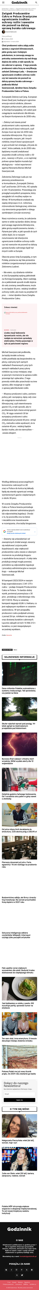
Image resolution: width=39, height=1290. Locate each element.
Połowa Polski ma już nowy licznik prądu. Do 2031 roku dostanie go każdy (19, 1072)
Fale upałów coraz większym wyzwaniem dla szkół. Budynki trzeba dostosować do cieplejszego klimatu (18, 970)
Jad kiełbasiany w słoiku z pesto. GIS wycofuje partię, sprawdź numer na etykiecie (18, 1005)
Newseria (9, 635)
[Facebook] (11, 1270)
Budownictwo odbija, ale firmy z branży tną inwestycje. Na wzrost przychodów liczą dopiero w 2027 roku (19, 899)
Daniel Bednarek (11, 32)
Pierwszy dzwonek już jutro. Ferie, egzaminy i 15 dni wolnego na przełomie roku (19, 864)
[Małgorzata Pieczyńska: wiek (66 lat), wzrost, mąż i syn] (19, 1126)
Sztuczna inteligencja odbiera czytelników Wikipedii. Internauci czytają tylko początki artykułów (16, 935)
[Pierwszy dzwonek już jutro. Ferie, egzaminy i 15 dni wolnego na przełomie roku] (19, 848)
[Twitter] (22, 1275)
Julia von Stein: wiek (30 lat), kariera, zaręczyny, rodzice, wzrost (18, 1174)
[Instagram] (16, 1270)
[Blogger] (6, 1270)
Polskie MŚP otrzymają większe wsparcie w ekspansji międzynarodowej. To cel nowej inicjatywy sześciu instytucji (19, 1209)
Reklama (20, 1282)
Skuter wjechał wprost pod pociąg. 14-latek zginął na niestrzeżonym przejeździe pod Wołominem (19, 725)
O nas (9, 1282)
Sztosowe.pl (18, 1284)
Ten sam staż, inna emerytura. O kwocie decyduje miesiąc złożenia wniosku (19, 1039)
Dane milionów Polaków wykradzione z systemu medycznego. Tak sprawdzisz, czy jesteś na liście (19, 690)
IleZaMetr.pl (33, 1284)
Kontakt (14, 1282)
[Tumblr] (17, 1275)
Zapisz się (19, 1100)
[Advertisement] (19, 458)
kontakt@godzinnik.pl (28, 1256)
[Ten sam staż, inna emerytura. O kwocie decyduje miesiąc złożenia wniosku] (19, 1024)
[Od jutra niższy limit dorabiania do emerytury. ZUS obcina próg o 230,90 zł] (19, 815)
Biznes (12, 8)
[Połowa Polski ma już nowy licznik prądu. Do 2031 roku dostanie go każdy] (19, 1057)
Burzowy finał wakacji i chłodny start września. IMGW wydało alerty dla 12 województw (18, 761)
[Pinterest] (21, 1270)
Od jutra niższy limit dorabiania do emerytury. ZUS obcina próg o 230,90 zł (19, 830)
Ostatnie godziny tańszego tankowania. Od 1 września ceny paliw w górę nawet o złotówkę (19, 796)
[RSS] (27, 1270)
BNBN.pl (25, 1284)
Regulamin (27, 1282)
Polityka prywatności (8, 1284)
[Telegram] (32, 1270)
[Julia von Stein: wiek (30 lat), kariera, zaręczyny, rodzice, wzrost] (19, 1159)
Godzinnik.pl (5, 8)
